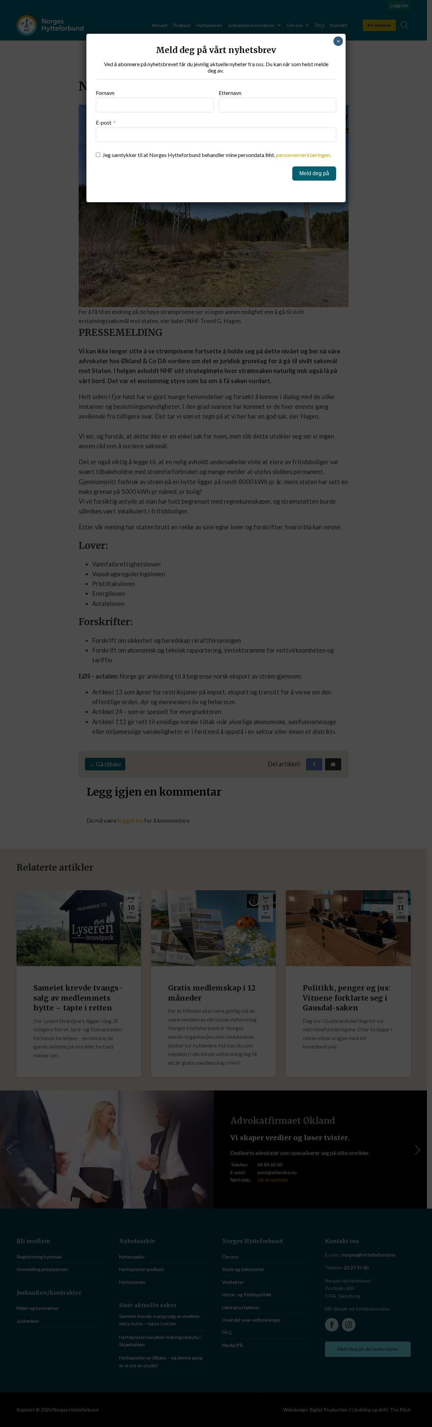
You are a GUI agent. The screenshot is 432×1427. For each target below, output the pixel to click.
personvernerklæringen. (303, 155)
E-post (103, 122)
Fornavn (105, 92)
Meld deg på (314, 173)
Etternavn (230, 92)
